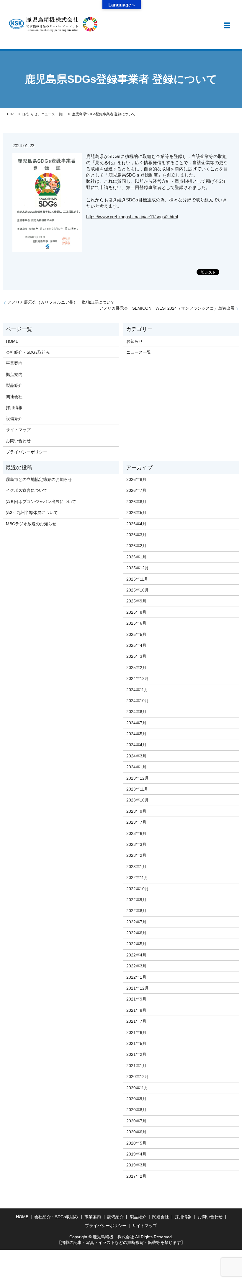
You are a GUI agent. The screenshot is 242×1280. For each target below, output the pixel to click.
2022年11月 (137, 877)
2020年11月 (137, 1087)
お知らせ (30, 114)
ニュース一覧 (51, 114)
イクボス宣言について (26, 490)
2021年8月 (136, 1010)
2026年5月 (136, 512)
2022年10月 (137, 888)
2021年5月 (136, 1043)
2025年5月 (136, 634)
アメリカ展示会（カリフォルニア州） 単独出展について (61, 302)
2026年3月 (136, 534)
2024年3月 (136, 756)
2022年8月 (136, 910)
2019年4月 (136, 1154)
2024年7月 (136, 722)
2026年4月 (136, 523)
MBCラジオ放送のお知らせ (31, 523)
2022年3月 (136, 966)
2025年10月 (137, 590)
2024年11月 (137, 689)
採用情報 (14, 407)
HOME (12, 341)
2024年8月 (136, 711)
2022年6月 (136, 932)
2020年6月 (136, 1131)
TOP (10, 114)
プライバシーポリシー (26, 452)
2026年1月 (136, 557)
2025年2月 (136, 667)
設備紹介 (14, 418)
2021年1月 (136, 1065)
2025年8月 (136, 612)
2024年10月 (137, 700)
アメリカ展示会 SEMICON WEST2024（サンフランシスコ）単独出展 (167, 308)
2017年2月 (136, 1176)
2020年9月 (136, 1098)
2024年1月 (136, 767)
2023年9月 (136, 811)
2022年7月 (136, 921)
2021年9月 (136, 999)
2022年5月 (136, 943)
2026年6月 (136, 501)
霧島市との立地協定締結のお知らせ (39, 479)
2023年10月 (137, 800)
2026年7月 (136, 490)
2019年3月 (136, 1165)
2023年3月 (136, 844)
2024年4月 (136, 744)
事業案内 (14, 363)
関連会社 (14, 396)
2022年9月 (136, 899)
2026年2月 (136, 545)
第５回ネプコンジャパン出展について (41, 501)
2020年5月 (136, 1143)
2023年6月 (136, 833)
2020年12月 (137, 1076)
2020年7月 (136, 1121)
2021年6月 (136, 1032)
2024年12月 (137, 678)
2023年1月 (136, 866)
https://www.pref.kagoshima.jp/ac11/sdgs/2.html (132, 216)
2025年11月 (137, 579)
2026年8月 (136, 479)
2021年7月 (136, 1021)
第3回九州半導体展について (32, 512)
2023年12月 (137, 778)
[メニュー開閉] (227, 25)
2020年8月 (136, 1109)
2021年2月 (136, 1054)
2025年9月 (136, 601)
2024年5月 (136, 733)
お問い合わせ (18, 440)
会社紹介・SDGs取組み (28, 352)
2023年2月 (136, 855)
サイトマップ (18, 429)
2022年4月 (136, 955)
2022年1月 (136, 977)
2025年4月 (136, 645)
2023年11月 (137, 789)
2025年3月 (136, 656)
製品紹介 (14, 385)
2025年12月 (137, 567)
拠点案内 (14, 374)
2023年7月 (136, 822)
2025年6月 (136, 623)
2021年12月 (137, 988)
